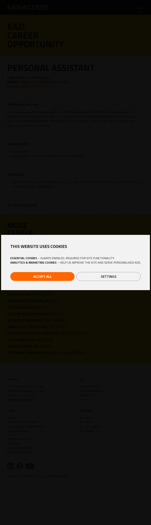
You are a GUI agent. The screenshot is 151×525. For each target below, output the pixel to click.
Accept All (42, 276)
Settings (109, 276)
